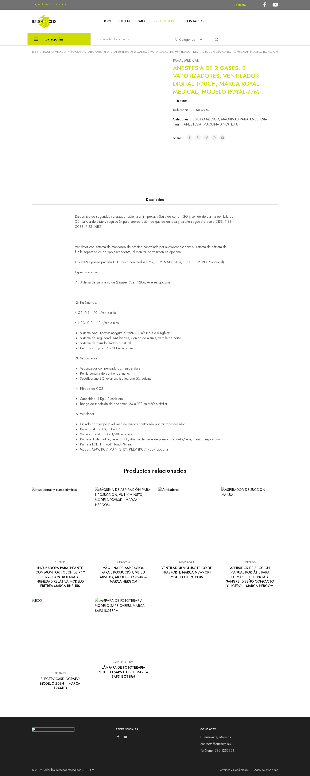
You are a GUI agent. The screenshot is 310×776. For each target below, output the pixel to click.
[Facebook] (118, 737)
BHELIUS (60, 562)
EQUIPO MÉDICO (54, 52)
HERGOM (123, 562)
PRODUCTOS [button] (164, 21)
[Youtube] (125, 738)
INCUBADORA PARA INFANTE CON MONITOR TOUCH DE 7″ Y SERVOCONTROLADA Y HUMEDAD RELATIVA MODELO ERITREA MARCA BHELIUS (60, 576)
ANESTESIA (192, 124)
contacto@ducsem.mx (215, 743)
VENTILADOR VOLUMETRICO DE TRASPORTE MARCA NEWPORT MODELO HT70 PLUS (186, 572)
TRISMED (60, 673)
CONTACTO (194, 21)
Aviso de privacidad (266, 770)
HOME (107, 21)
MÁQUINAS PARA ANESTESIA (90, 52)
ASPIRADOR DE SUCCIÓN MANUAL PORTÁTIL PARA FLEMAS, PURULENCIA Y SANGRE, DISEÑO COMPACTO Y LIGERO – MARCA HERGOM (250, 576)
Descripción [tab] (155, 199)
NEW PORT (186, 562)
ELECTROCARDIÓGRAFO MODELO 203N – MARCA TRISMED (60, 683)
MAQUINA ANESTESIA (221, 124)
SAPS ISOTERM (123, 662)
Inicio (35, 52)
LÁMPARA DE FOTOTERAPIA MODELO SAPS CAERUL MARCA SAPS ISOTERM (123, 672)
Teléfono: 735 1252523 (217, 750)
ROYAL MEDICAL (186, 60)
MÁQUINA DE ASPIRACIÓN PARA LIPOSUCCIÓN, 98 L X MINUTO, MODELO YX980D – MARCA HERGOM (123, 574)
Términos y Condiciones (233, 770)
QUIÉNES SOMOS (133, 21)
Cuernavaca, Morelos (215, 737)
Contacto (239, 4)
